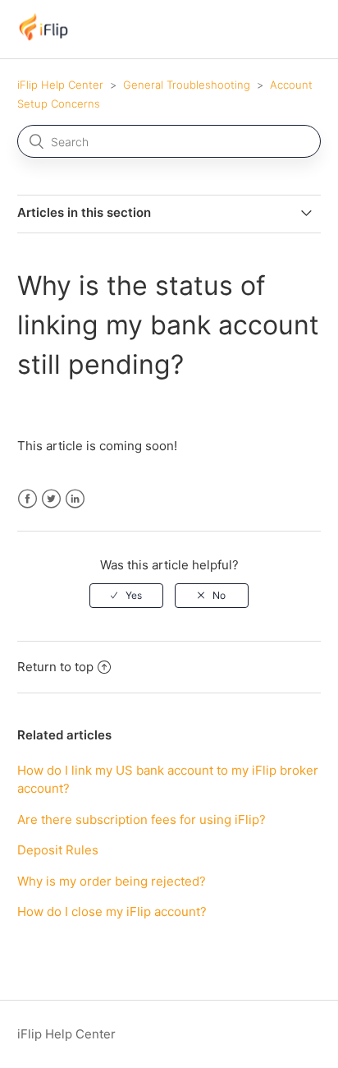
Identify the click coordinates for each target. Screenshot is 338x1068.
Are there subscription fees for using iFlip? (141, 819)
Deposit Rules (57, 850)
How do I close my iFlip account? (112, 911)
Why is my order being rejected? (111, 881)
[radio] (126, 595)
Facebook (27, 499)
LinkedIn (75, 499)
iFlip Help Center (60, 84)
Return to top (55, 666)
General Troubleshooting (186, 84)
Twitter (51, 499)
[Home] (44, 37)
